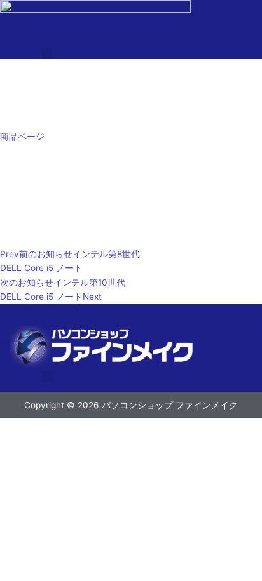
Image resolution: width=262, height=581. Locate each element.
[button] (47, 53)
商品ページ (22, 136)
